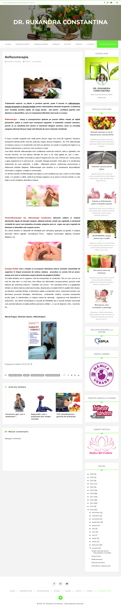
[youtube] (111, 2)
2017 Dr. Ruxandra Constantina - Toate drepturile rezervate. (61, 604)
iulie (93, 529)
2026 (92, 474)
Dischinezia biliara (98, 562)
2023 (92, 477)
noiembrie (95, 516)
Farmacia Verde (43, 591)
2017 (92, 497)
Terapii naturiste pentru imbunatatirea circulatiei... (101, 552)
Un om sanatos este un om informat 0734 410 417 (18, 3)
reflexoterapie (37, 375)
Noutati (67, 44)
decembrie (96, 512)
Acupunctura (96, 556)
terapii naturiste (53, 375)
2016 (92, 500)
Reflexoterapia (96, 559)
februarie (95, 545)
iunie (93, 532)
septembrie (96, 522)
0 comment (37, 61)
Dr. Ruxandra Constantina (60, 22)
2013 (92, 510)
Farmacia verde (41, 44)
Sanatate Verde (26, 591)
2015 (92, 503)
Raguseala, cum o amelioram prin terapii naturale (41, 416)
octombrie (95, 519)
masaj (26, 375)
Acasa (12, 591)
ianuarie (95, 548)
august (94, 525)
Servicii (79, 44)
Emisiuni (56, 44)
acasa (8, 44)
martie (94, 541)
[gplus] (107, 2)
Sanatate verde (22, 44)
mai (93, 535)
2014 (92, 506)
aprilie (94, 538)
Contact (91, 44)
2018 (92, 493)
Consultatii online (107, 44)
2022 (92, 480)
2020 (92, 487)
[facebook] (104, 2)
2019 (92, 490)
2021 (92, 484)
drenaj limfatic (15, 375)
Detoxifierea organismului (100, 566)
